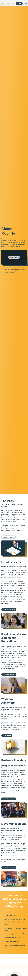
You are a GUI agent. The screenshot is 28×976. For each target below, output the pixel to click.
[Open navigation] (26, 3)
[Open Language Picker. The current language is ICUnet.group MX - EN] (13, 3)
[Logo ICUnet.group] (5, 3)
